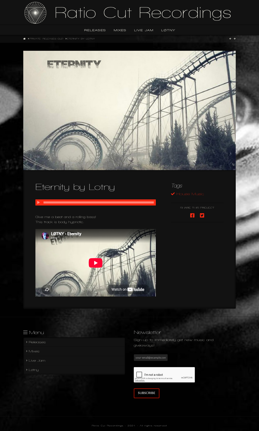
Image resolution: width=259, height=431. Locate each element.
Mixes (34, 351)
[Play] (38, 202)
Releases (37, 342)
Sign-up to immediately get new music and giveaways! (173, 342)
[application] (95, 202)
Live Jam (37, 360)
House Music (190, 194)
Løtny (34, 370)
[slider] (99, 202)
